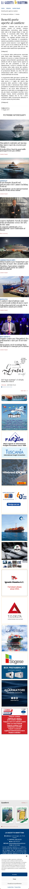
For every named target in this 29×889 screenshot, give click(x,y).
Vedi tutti (23, 390)
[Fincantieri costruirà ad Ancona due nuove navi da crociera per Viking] (14, 130)
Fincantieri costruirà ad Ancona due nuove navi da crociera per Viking (13, 145)
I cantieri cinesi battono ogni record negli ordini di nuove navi (14, 301)
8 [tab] (11, 826)
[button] (26, 856)
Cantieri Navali (16, 8)
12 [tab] (17, 826)
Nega (14, 879)
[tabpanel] (14, 382)
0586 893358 (18, 839)
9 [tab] (13, 826)
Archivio (24, 802)
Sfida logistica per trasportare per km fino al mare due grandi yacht (14, 262)
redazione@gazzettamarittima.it (17, 843)
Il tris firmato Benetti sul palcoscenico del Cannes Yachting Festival (14, 184)
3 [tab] (4, 826)
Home (3, 8)
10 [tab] (14, 826)
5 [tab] (7, 826)
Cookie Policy (11, 887)
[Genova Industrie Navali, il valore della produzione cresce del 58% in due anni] (14, 207)
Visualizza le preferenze (15, 883)
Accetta (14, 874)
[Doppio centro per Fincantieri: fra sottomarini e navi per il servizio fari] (14, 324)
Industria (8, 8)
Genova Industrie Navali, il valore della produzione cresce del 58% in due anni (14, 222)
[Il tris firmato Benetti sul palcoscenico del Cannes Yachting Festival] (14, 168)
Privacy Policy (18, 887)
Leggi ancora (14, 382)
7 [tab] (10, 826)
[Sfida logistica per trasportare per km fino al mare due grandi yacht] (14, 247)
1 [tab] (1, 826)
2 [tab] (3, 826)
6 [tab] (8, 826)
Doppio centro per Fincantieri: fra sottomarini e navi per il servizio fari (14, 340)
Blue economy (4, 233)
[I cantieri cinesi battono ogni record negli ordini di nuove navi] (14, 286)
